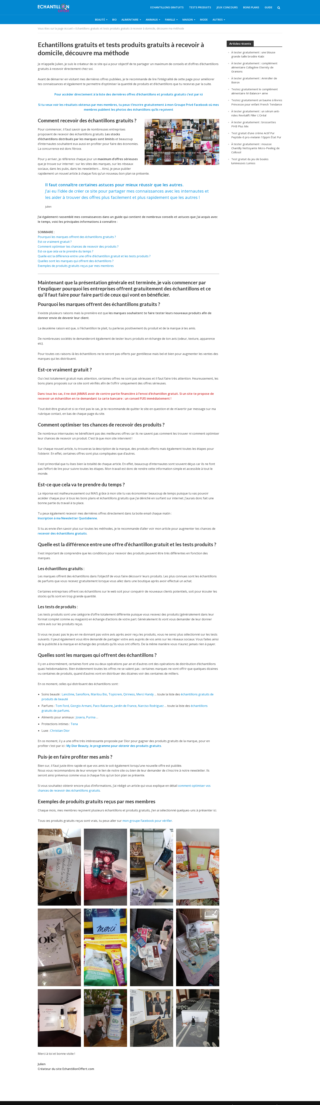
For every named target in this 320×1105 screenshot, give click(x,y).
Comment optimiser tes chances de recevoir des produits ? (78, 246)
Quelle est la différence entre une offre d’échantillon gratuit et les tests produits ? (94, 256)
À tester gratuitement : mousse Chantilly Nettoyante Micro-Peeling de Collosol (255, 148)
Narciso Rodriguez (151, 706)
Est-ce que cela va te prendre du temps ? (65, 251)
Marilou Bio (99, 694)
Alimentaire (130, 19)
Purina (90, 717)
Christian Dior (60, 731)
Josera (80, 717)
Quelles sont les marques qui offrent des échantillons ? (76, 261)
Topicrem (115, 694)
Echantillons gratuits (167, 7)
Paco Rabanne (103, 706)
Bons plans (251, 7)
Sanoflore (82, 694)
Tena (74, 724)
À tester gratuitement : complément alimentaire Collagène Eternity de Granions (254, 67)
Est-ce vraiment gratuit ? (55, 242)
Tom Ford (62, 706)
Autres (218, 19)
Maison (187, 19)
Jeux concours (227, 7)
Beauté (100, 19)
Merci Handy (145, 694)
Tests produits (200, 7)
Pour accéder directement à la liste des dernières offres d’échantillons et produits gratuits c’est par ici (128, 94)
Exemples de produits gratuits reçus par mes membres (76, 266)
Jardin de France (125, 706)
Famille (170, 19)
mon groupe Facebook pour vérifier (147, 821)
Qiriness (129, 694)
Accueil (68, 28)
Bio (114, 19)
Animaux (152, 19)
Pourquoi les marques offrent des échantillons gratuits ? (77, 237)
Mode (204, 19)
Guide (268, 7)
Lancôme (68, 694)
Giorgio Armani (80, 706)
